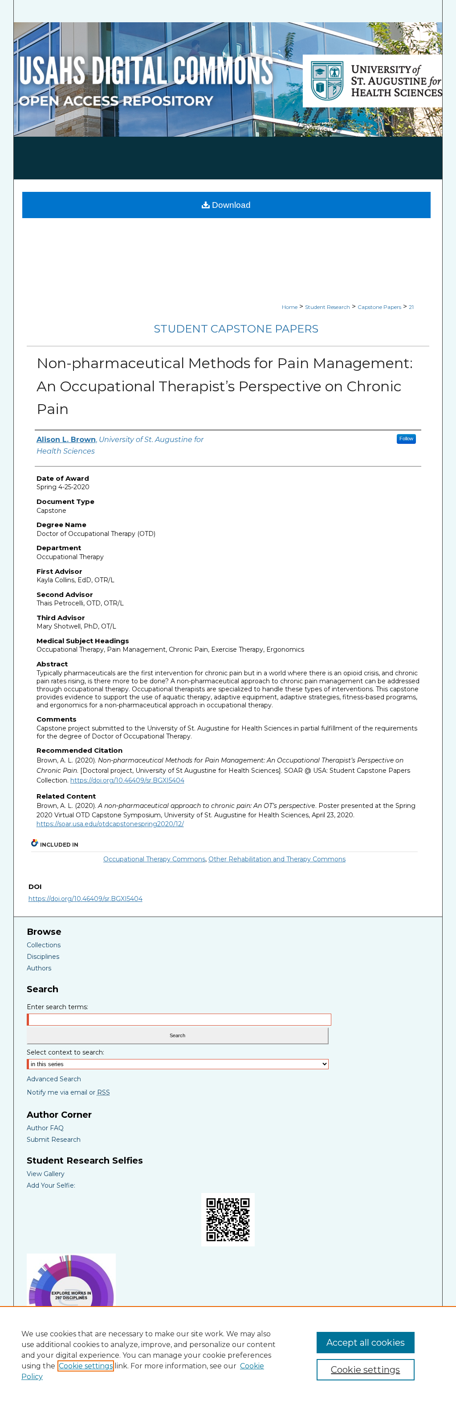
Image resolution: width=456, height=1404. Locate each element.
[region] (228, 1355)
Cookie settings (86, 1366)
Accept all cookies (365, 1342)
